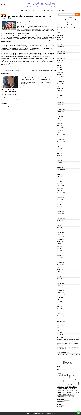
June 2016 (59, 302)
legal (75, 386)
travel (66, 396)
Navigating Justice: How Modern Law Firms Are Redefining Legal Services (68, 351)
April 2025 (59, 70)
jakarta (77, 384)
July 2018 (59, 244)
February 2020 (60, 211)
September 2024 (61, 86)
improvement (65, 384)
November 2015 (61, 318)
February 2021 (60, 186)
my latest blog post (12, 66)
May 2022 (59, 151)
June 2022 (59, 148)
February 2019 (60, 232)
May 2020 (59, 204)
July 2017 (59, 271)
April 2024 (59, 97)
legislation (60, 388)
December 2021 (61, 162)
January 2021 (60, 188)
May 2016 (59, 304)
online (71, 390)
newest (74, 388)
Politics (63, 392)
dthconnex (66, 400)
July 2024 (59, 90)
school (59, 394)
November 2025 (61, 53)
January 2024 (60, 104)
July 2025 (59, 63)
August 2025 (60, 60)
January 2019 (60, 234)
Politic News (24, 10)
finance (64, 383)
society (69, 394)
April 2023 (59, 125)
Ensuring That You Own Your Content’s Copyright (9, 90)
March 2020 (60, 209)
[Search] (4, 5)
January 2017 (60, 285)
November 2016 (61, 290)
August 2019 (60, 220)
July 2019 (59, 223)
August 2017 (60, 269)
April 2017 (59, 278)
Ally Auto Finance (45, 77)
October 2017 (60, 264)
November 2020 (61, 192)
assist (74, 375)
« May (58, 32)
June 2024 (59, 93)
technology (60, 396)
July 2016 (59, 299)
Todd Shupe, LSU (45, 56)
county (65, 381)
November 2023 (61, 109)
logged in (9, 106)
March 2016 (60, 308)
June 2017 (59, 274)
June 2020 (59, 202)
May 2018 (59, 248)
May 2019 (59, 225)
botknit (62, 405)
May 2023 (59, 123)
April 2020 (59, 206)
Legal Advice (32, 10)
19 (64, 26)
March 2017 (60, 281)
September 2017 (61, 267)
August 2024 (60, 88)
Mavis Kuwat (4, 18)
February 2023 (60, 130)
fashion (59, 383)
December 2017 (61, 260)
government (75, 383)
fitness (69, 383)
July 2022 (59, 146)
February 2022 (60, 158)
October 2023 (60, 111)
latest (66, 386)
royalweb (59, 406)
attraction (60, 377)
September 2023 (61, 114)
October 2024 (60, 83)
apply (70, 375)
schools (64, 394)
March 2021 (59, 183)
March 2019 (59, 230)
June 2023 (59, 121)
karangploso (61, 386)
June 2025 (59, 65)
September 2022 (61, 141)
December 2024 (61, 79)
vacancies (71, 396)
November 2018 (61, 239)
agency (65, 375)
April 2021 (59, 181)
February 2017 (60, 283)
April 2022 (59, 153)
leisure (65, 388)
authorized (73, 377)
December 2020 (61, 190)
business (60, 379)
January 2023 (60, 132)
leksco (69, 388)
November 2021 (60, 165)
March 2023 (60, 128)
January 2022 (60, 160)
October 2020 (60, 195)
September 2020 (61, 197)
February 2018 (60, 255)
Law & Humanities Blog (27, 77)
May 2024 (59, 95)
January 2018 (60, 257)
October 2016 (60, 292)
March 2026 (60, 44)
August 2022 (60, 144)
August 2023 (60, 116)
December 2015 (61, 315)
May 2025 (59, 67)
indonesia (72, 384)
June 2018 (59, 246)
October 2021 (60, 167)
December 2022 (61, 134)
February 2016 (60, 311)
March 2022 (60, 155)
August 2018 (60, 241)
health (59, 384)
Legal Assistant (41, 10)
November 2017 (61, 262)
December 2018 (61, 237)
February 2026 (60, 46)
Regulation (76, 392)
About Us (63, 10)
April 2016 (59, 306)
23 (77, 26)
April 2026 (59, 42)
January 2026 (60, 49)
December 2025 (61, 51)
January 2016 (60, 313)
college (74, 379)
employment (72, 381)
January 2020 (60, 213)
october (66, 390)
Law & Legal (17, 10)
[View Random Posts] (2, 5)
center (70, 379)
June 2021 (59, 176)
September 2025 (61, 58)
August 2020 (60, 199)
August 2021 (60, 172)
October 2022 (60, 139)
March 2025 (60, 72)
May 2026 (59, 39)
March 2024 (60, 100)
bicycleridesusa (61, 401)
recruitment (70, 392)
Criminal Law (49, 10)
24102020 (60, 375)
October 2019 (60, 216)
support (74, 394)
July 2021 (59, 174)
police (59, 392)
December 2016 (61, 288)
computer (60, 381)
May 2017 (59, 276)
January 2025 (60, 77)
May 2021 (59, 179)
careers (65, 379)
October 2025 (60, 56)
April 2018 (59, 250)
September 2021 (61, 169)
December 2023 (61, 107)
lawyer (70, 386)
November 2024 (61, 81)
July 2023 (59, 118)
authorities (66, 377)
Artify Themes (51, 413)
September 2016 (61, 295)
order (75, 390)
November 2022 (61, 137)
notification (60, 390)
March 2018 (60, 253)
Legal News (57, 10)
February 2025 (60, 74)
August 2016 (60, 297)
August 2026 (60, 37)
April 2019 (59, 227)
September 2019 (61, 218)
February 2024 (60, 102)
